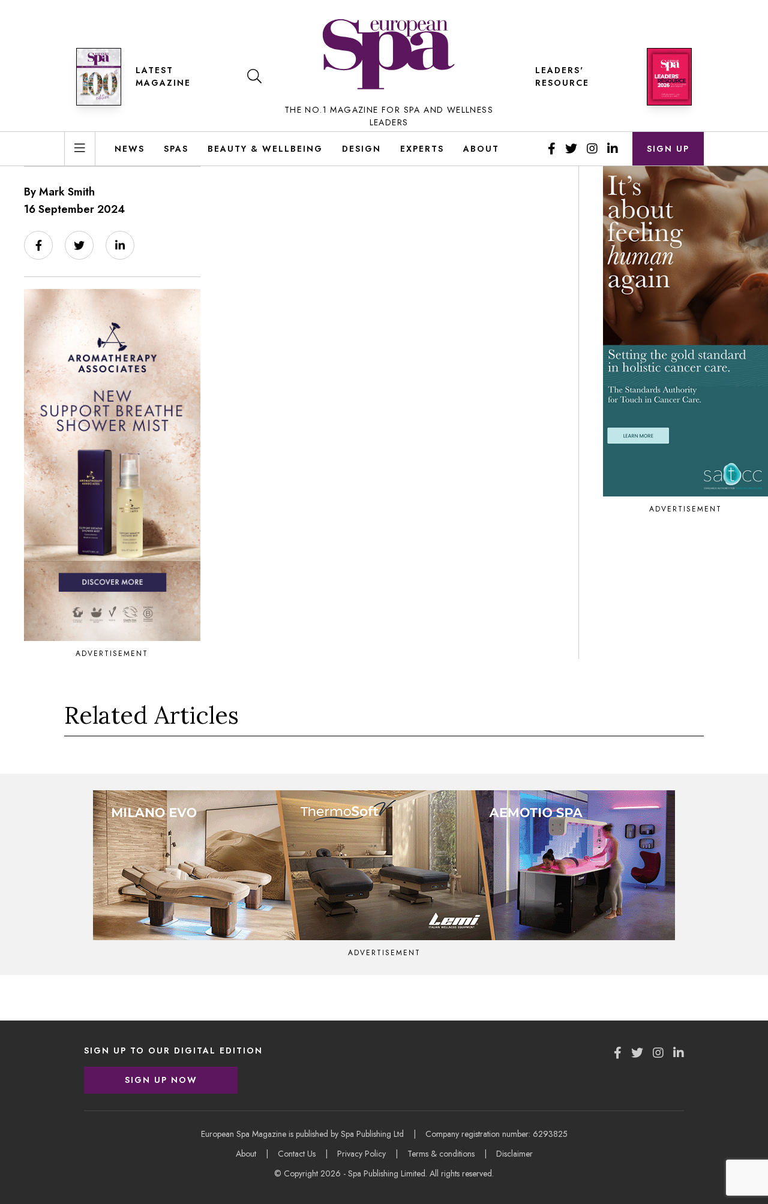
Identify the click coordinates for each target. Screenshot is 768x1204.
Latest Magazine (163, 76)
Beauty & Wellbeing (265, 149)
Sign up (668, 149)
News (130, 149)
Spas (176, 149)
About (481, 149)
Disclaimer (514, 1154)
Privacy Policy (361, 1154)
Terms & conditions (441, 1154)
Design (361, 149)
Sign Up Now (161, 1080)
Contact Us (297, 1154)
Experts (422, 149)
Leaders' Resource (562, 76)
